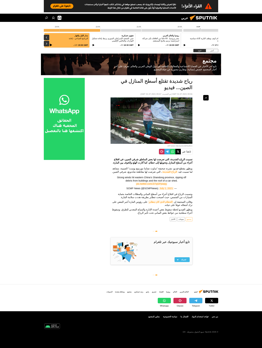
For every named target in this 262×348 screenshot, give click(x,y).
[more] (206, 97)
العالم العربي (184, 292)
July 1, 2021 (166, 188)
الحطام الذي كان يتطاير (160, 202)
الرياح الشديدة (170, 171)
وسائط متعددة (120, 292)
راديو (147, 292)
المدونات (109, 292)
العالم (175, 292)
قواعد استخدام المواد (200, 316)
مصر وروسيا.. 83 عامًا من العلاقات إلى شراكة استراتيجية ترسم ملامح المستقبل (160, 39)
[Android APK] (52, 326)
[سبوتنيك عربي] (204, 21)
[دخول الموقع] (53, 18)
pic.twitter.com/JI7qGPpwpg (151, 183)
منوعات (181, 219)
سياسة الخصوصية (170, 316)
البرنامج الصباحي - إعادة (78, 38)
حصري (154, 292)
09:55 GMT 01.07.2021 (182, 94)
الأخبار (173, 219)
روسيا (168, 292)
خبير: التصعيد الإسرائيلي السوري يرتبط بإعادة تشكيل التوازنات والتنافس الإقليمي (113, 39)
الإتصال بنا (184, 316)
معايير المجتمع (154, 316)
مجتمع (189, 219)
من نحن (215, 316)
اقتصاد (161, 292)
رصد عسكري (138, 292)
